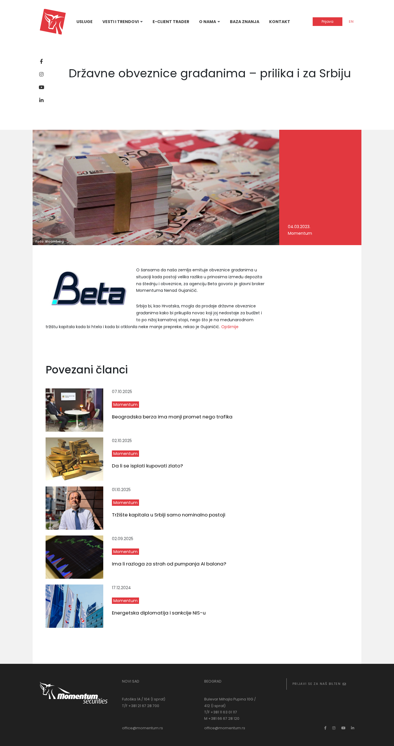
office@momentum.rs (142, 728)
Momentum (125, 404)
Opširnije (230, 327)
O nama (207, 22)
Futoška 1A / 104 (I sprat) (143, 699)
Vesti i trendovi (120, 22)
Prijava (327, 21)
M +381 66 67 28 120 (221, 718)
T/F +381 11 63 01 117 (220, 712)
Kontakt (279, 22)
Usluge (84, 22)
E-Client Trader (171, 22)
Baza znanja (244, 22)
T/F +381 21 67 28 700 (140, 705)
